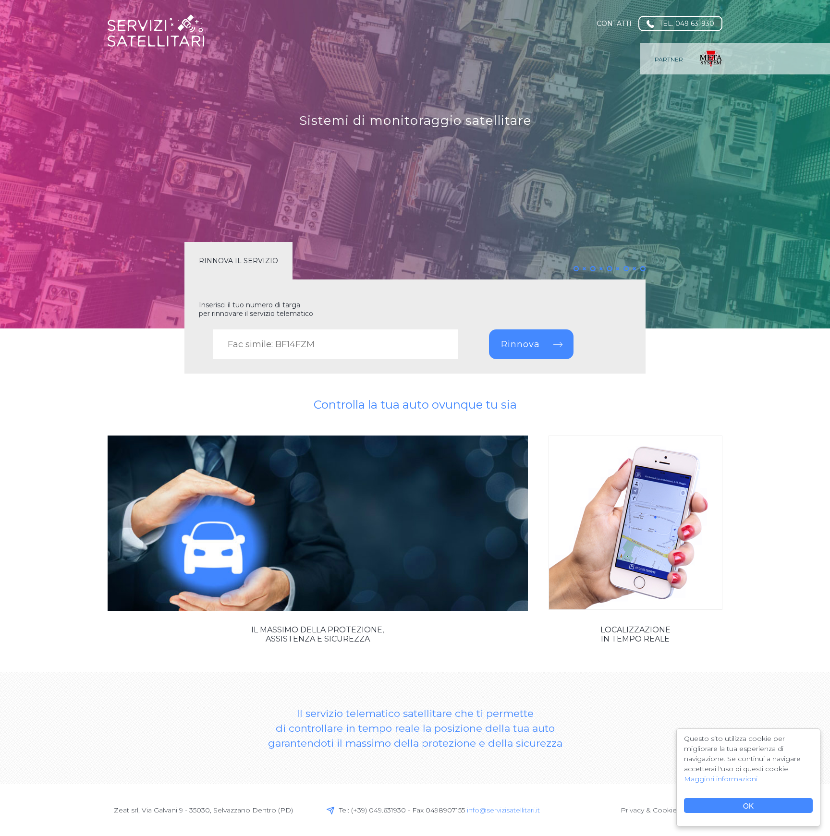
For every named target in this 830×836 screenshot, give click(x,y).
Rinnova (520, 344)
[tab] (238, 260)
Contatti (614, 23)
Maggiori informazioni (720, 779)
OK (748, 805)
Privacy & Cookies (650, 810)
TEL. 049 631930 (686, 23)
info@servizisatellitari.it (503, 810)
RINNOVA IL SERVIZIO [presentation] (238, 260)
